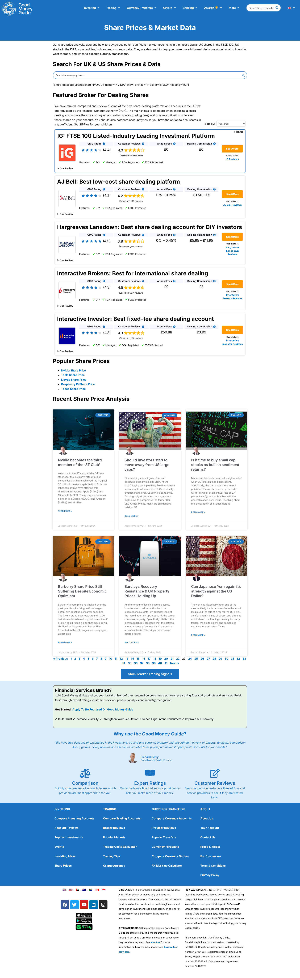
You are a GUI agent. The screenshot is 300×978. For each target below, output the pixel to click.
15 (138, 658)
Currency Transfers (140, 8)
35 (129, 663)
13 (126, 658)
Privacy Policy (209, 875)
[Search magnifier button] (277, 7)
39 (154, 663)
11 (116, 658)
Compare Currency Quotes (170, 856)
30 (226, 658)
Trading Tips (111, 856)
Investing (90, 8)
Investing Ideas (65, 856)
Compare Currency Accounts (172, 818)
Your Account (209, 827)
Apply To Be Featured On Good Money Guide (102, 709)
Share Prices (63, 865)
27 (208, 658)
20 (166, 658)
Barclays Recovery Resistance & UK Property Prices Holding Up (146, 591)
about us (155, 942)
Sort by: (210, 123)
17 (149, 658)
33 (244, 658)
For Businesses (210, 856)
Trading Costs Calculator (120, 846)
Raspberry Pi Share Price (78, 384)
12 (121, 658)
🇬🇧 (289, 8)
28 (214, 658)
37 (141, 663)
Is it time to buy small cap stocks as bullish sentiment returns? (215, 465)
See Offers (232, 148)
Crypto (167, 8)
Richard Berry (150, 757)
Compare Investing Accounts (74, 818)
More (232, 8)
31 (232, 658)
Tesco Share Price (73, 389)
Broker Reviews (114, 827)
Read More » (65, 511)
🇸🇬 (104, 889)
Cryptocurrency (114, 865)
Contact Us (207, 837)
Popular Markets (114, 837)
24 (190, 658)
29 (220, 658)
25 (196, 658)
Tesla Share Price (73, 375)
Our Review (66, 168)
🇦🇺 (84, 889)
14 (132, 658)
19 (160, 658)
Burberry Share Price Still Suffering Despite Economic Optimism (82, 591)
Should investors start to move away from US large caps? (146, 465)
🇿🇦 (90, 889)
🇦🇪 (77, 889)
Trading (111, 8)
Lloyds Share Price (73, 379)
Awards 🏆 (211, 8)
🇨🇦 (97, 889)
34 (123, 663)
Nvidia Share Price (73, 370)
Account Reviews (66, 827)
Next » (174, 663)
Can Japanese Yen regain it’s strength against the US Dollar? (216, 591)
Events (59, 846)
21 (171, 658)
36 (136, 663)
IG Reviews (232, 159)
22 (178, 658)
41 (166, 663)
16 (143, 658)
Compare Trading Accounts (122, 818)
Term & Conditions (213, 865)
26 (202, 658)
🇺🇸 (71, 889)
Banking (188, 8)
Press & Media (210, 846)
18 (154, 658)
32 (238, 658)
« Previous (60, 658)
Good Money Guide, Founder (156, 760)
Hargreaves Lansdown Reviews (232, 251)
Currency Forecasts (165, 846)
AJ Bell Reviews (232, 204)
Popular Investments (69, 837)
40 (160, 663)
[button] (104, 143)
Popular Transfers (164, 837)
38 (147, 663)
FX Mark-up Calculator (167, 865)
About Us (206, 818)
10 (110, 658)
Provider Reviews (164, 827)
